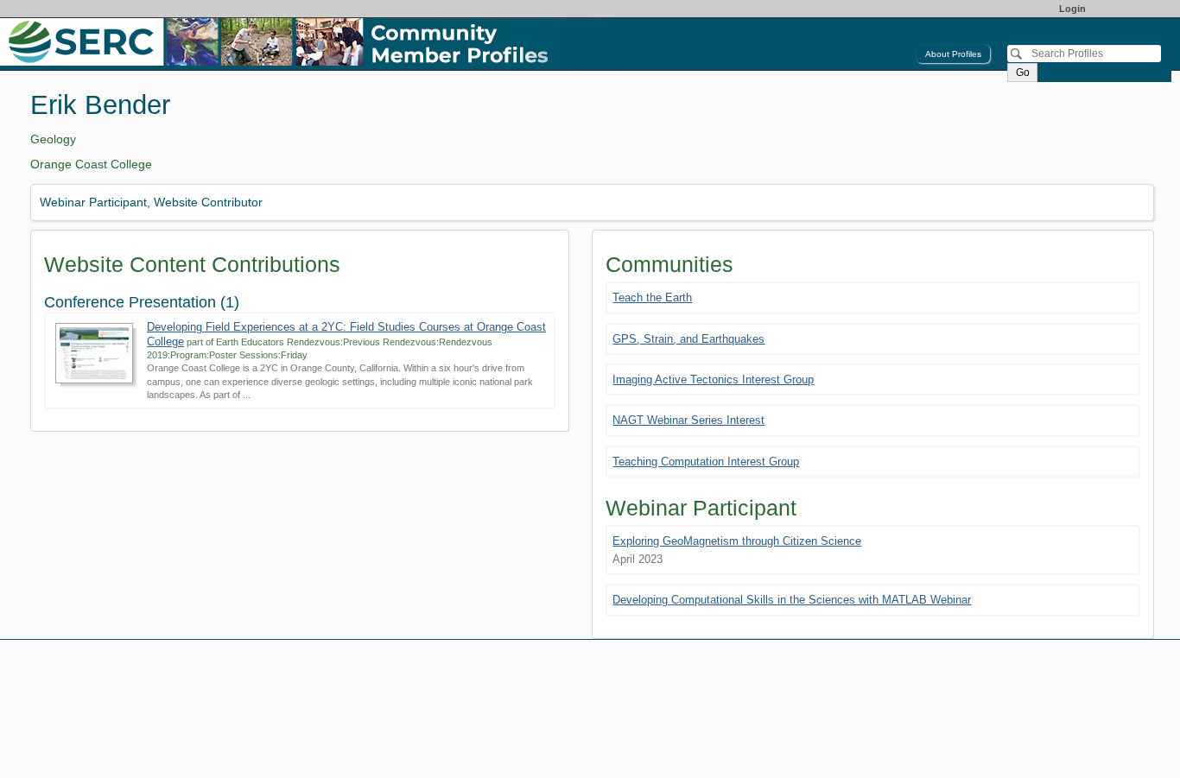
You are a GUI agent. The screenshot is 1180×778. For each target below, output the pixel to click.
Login (1072, 8)
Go (1023, 72)
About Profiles (953, 54)
